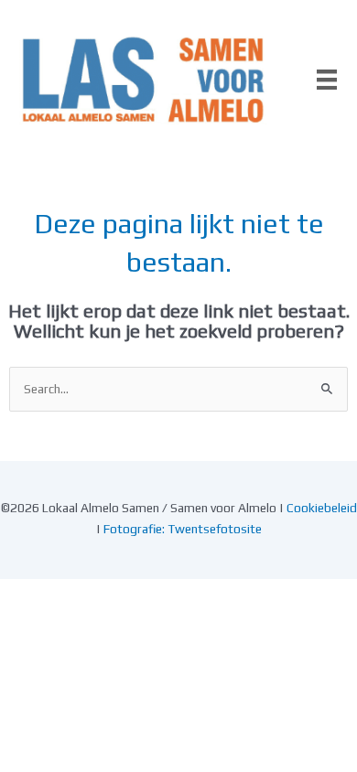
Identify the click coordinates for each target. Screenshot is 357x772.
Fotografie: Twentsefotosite (182, 528)
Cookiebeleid (322, 507)
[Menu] (327, 79)
